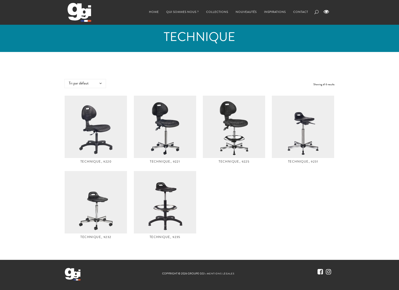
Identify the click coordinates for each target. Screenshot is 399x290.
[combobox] (85, 83)
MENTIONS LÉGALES (221, 274)
